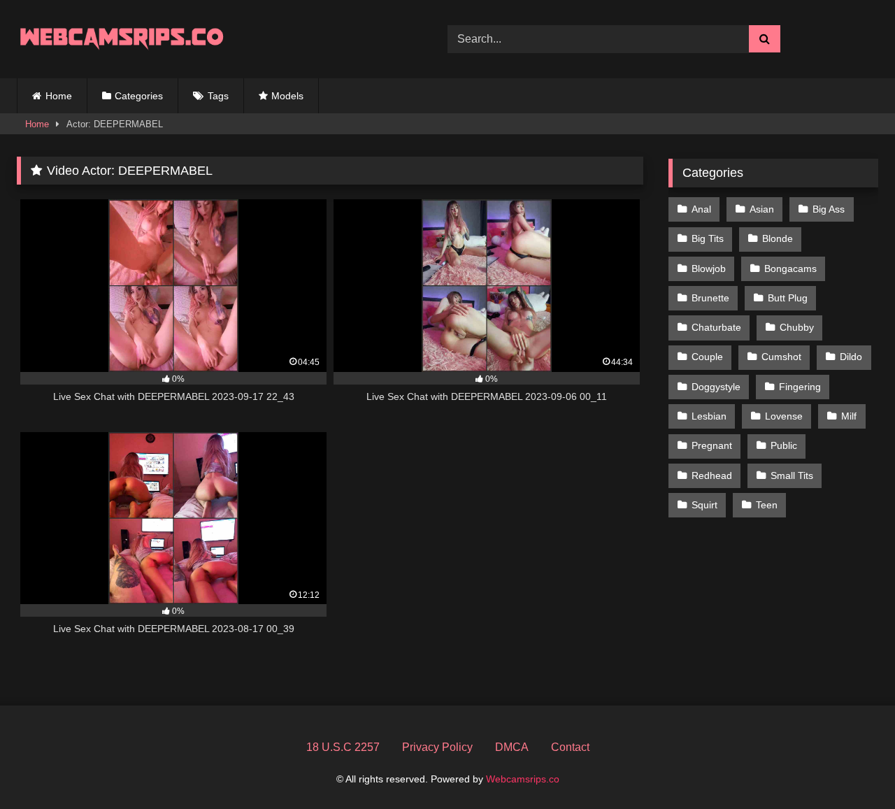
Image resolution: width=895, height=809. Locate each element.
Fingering (800, 386)
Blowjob (709, 268)
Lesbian (709, 416)
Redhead (712, 475)
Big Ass (828, 209)
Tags (218, 95)
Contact (570, 747)
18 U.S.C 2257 (343, 747)
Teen (767, 504)
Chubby (797, 327)
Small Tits (792, 475)
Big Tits (708, 238)
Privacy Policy (437, 747)
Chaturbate (716, 327)
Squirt (704, 504)
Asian (762, 209)
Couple (707, 356)
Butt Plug (788, 297)
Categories (139, 95)
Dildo (851, 356)
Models (287, 95)
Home (58, 95)
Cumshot (781, 356)
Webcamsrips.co (522, 779)
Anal (701, 209)
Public (784, 445)
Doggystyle (716, 386)
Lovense (784, 416)
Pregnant (712, 445)
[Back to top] (851, 767)
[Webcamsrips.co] (122, 39)
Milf (849, 416)
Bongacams (790, 268)
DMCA (512, 747)
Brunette (710, 297)
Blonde (777, 238)
